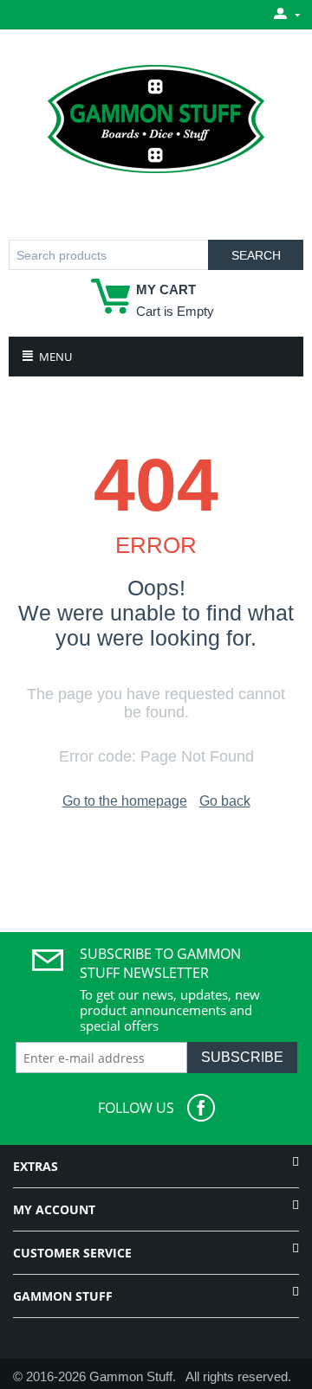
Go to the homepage (124, 801)
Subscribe (242, 1057)
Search (256, 255)
